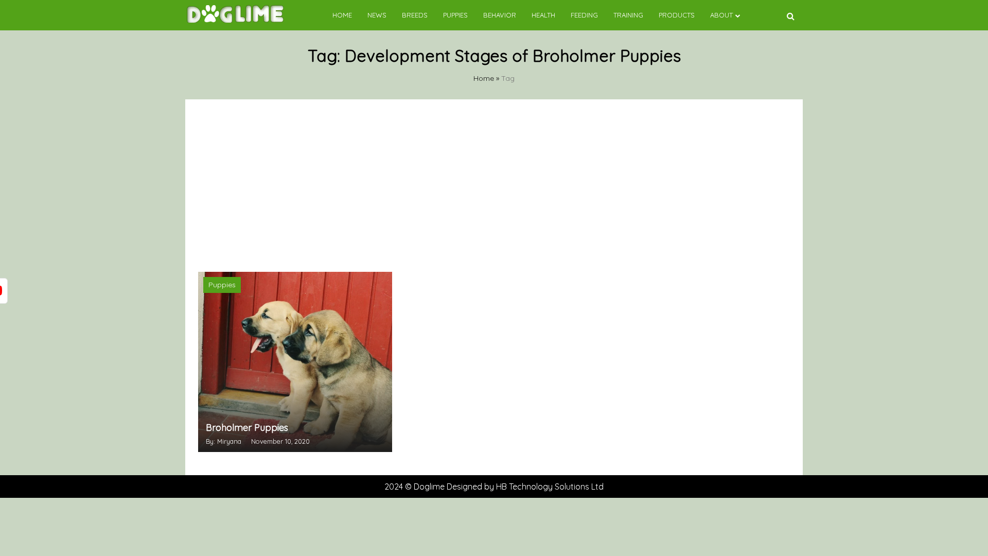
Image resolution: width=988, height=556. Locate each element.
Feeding (584, 15)
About (721, 15)
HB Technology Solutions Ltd (550, 486)
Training (628, 15)
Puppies (455, 15)
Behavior (499, 15)
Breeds (415, 15)
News (376, 15)
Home (342, 15)
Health (543, 15)
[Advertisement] (494, 184)
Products (677, 15)
